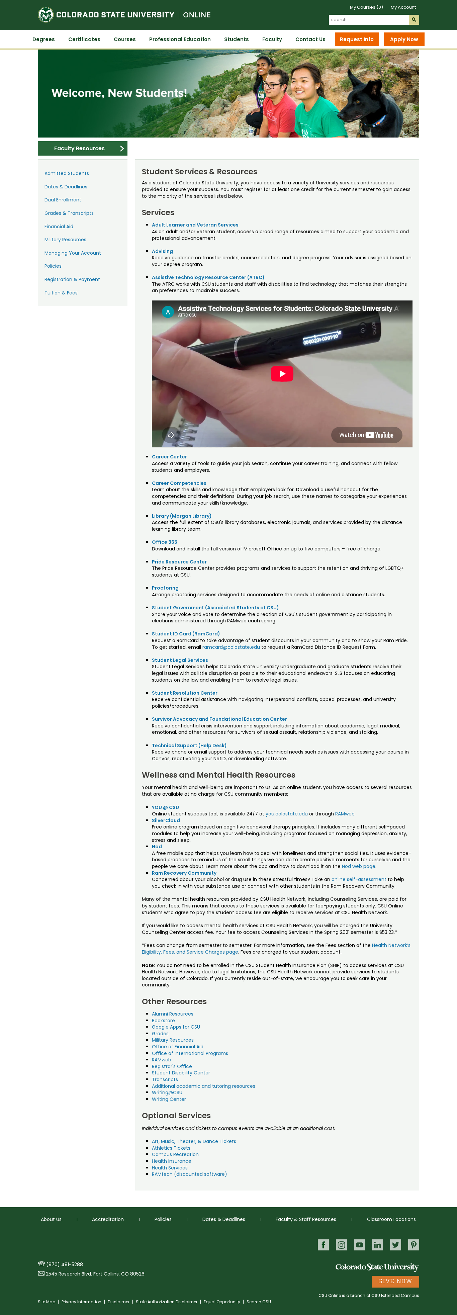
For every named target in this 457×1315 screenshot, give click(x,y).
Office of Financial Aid (177, 1046)
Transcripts (165, 1079)
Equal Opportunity (222, 1302)
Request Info (357, 39)
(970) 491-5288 (64, 1264)
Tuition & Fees (61, 292)
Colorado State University (377, 1267)
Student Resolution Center (184, 693)
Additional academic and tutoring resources (203, 1086)
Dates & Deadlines (65, 186)
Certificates (84, 39)
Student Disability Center (181, 1072)
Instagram (341, 1244)
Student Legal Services (180, 660)
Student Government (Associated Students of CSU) (215, 607)
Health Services (170, 1167)
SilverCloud (166, 820)
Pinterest (413, 1244)
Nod (157, 846)
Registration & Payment (72, 279)
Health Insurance (171, 1161)
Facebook (323, 1244)
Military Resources (65, 239)
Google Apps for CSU (176, 1027)
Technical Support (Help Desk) (189, 745)
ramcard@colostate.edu (231, 647)
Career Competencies (179, 483)
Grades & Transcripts (69, 213)
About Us (51, 1219)
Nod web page (358, 866)
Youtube (359, 1244)
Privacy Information (82, 1302)
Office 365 (164, 542)
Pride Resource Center (179, 561)
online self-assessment (359, 879)
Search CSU (259, 1302)
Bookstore (163, 1020)
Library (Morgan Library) (182, 516)
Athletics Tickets (171, 1148)
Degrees (43, 39)
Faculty (272, 39)
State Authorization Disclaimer (167, 1302)
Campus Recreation (175, 1154)
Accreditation (108, 1219)
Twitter (395, 1244)
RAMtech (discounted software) (189, 1174)
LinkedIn (377, 1244)
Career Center (169, 456)
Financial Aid (58, 226)
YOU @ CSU (165, 807)
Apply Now (404, 39)
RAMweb (345, 813)
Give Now (395, 1281)
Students (236, 39)
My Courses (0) (366, 7)
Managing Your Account (72, 253)
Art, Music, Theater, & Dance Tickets (194, 1141)
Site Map (47, 1302)
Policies (53, 266)
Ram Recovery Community (184, 873)
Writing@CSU (167, 1092)
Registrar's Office (172, 1066)
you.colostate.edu (287, 813)
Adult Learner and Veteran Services (195, 225)
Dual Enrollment (62, 199)
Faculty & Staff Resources (306, 1219)
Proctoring (165, 588)
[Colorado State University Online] (124, 26)
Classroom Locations (391, 1219)
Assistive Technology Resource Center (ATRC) (208, 277)
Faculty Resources (79, 148)
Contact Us (310, 39)
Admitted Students (66, 173)
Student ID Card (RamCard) (186, 633)
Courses (125, 39)
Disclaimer (119, 1302)
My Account (403, 7)
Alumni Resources (172, 1014)
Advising (162, 251)
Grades (160, 1033)
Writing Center (169, 1099)
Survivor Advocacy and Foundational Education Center (219, 719)
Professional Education (180, 39)
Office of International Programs (190, 1053)
